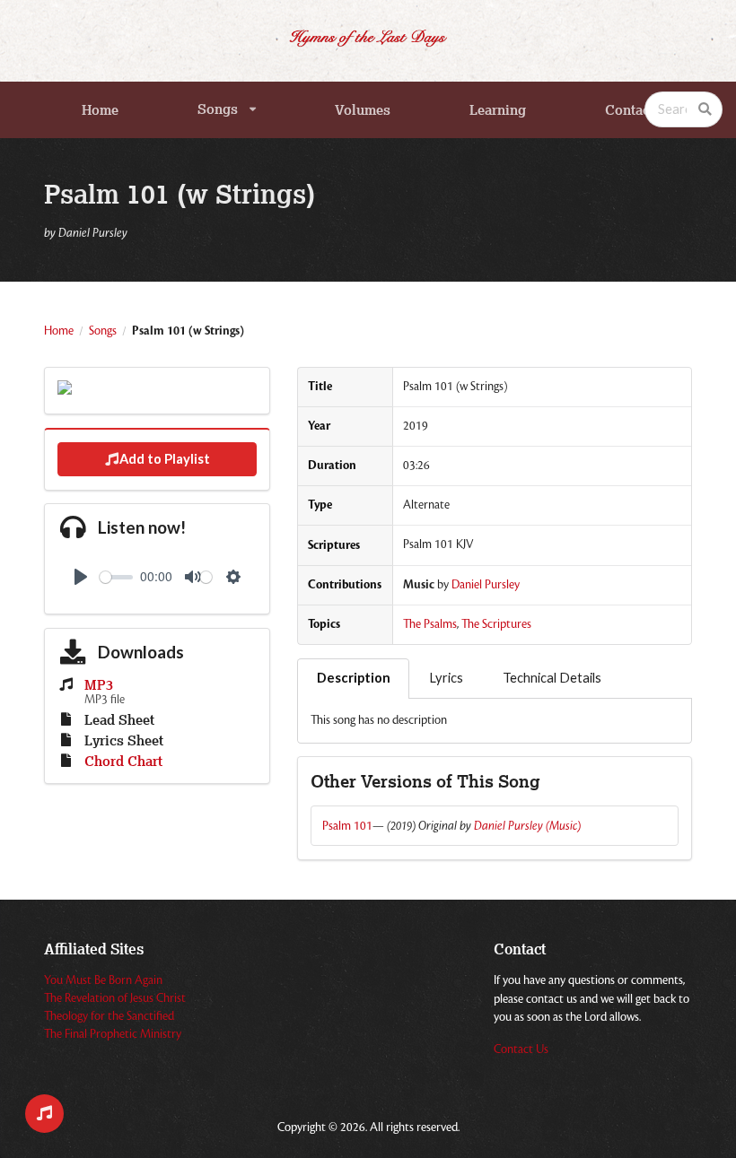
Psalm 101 (347, 826)
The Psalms (430, 624)
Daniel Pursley (485, 585)
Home (100, 109)
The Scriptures (496, 624)
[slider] (116, 577)
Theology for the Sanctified (109, 1016)
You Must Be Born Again (103, 980)
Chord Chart (123, 762)
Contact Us (521, 1049)
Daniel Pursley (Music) (527, 826)
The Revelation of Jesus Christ (115, 998)
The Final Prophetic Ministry (112, 1034)
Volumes (362, 109)
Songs (217, 109)
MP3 (98, 685)
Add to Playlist (164, 458)
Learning (497, 109)
